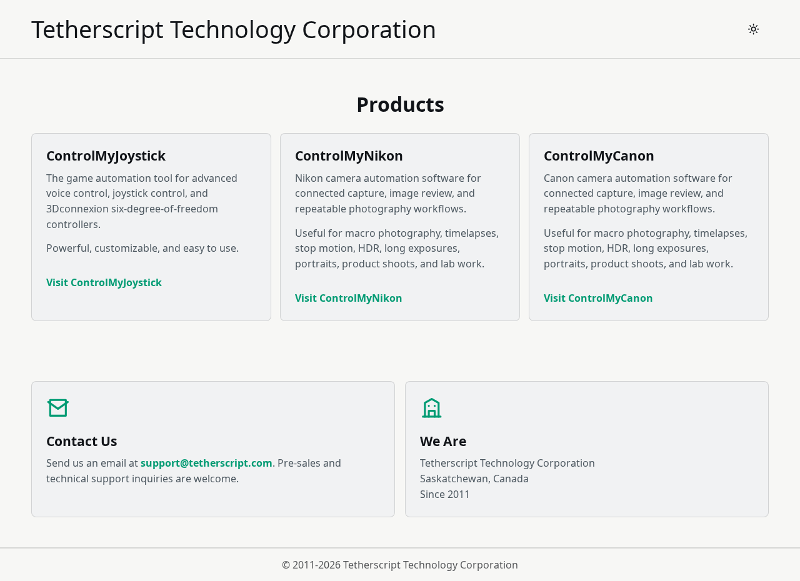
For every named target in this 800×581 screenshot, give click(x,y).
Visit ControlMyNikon (348, 298)
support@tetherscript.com (206, 463)
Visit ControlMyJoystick (104, 282)
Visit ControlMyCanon (598, 298)
